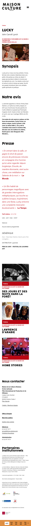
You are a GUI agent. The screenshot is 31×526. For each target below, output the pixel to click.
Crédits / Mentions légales (10, 405)
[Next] (28, 523)
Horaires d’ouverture (8, 433)
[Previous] (3, 523)
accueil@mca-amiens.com (10, 431)
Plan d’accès (5, 401)
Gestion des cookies (8, 422)
